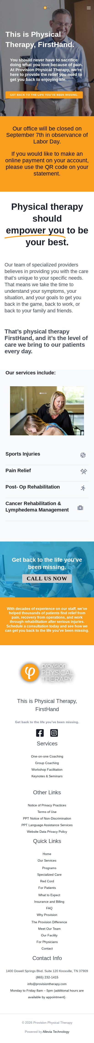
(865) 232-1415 (47, 977)
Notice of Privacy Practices (47, 805)
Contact (47, 948)
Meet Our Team (49, 928)
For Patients (47, 888)
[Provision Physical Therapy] (47, 8)
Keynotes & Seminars (47, 776)
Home (47, 854)
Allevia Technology (56, 1031)
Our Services (47, 860)
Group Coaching (47, 763)
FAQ (49, 908)
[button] (44, 94)
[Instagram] (54, 733)
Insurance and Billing (49, 901)
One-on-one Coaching (47, 756)
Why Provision (47, 915)
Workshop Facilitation (47, 769)
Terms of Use (47, 812)
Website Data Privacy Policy (47, 831)
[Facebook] (40, 733)
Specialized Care (49, 874)
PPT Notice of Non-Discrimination (47, 818)
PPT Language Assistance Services (47, 825)
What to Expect (49, 895)
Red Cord (47, 881)
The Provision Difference (49, 922)
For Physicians (47, 942)
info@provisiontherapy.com (47, 984)
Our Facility (49, 935)
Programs (49, 868)
